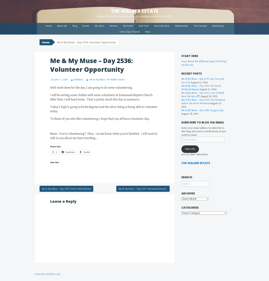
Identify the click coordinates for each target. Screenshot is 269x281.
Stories (85, 25)
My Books (128, 25)
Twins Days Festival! (129, 31)
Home (49, 25)
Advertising (217, 25)
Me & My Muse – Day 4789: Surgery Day (202, 110)
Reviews (113, 25)
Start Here (144, 25)
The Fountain (200, 25)
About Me (62, 25)
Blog (74, 25)
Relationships (181, 25)
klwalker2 (78, 79)
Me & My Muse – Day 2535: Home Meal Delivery (66, 188)
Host (147, 31)
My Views (99, 25)
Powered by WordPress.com (47, 274)
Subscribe (190, 149)
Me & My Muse (162, 25)
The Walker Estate (134, 11)
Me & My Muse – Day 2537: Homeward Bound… (143, 188)
